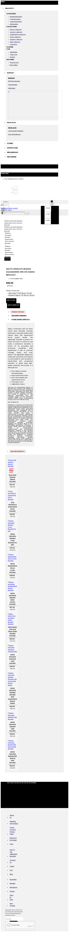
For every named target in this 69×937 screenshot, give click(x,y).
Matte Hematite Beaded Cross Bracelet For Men (12, 539)
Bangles (11, 78)
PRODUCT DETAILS (18, 312)
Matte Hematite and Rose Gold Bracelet (12, 659)
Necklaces (11, 128)
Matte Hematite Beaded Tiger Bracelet (12, 726)
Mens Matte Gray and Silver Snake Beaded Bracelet (12, 631)
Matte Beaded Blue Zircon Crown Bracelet (12, 568)
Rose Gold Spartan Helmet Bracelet (12, 478)
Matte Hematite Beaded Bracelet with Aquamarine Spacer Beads (12, 695)
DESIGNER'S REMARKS (19, 316)
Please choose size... (13, 291)
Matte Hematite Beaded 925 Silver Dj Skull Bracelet (12, 757)
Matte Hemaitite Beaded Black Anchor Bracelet (12, 598)
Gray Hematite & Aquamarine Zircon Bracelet (12, 506)
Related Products (18, 451)
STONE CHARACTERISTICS (21, 319)
